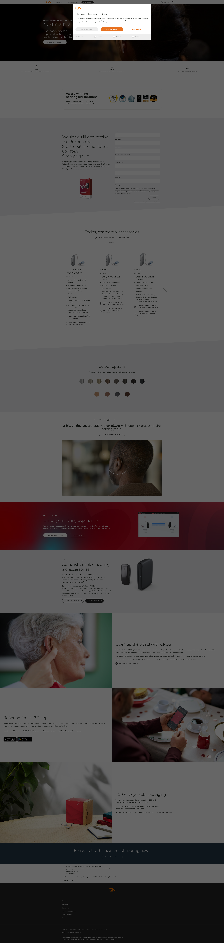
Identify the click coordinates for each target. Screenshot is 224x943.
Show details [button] (136, 29)
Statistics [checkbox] (118, 36)
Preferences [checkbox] (99, 36)
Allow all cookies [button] (112, 29)
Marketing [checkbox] (137, 36)
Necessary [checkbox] (80, 36)
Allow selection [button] (86, 29)
